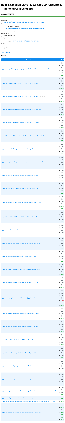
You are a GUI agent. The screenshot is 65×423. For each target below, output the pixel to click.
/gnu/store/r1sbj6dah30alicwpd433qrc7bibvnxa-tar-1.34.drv (20, 326)
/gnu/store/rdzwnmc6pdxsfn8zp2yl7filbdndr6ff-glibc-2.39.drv (20, 83)
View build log (5, 52)
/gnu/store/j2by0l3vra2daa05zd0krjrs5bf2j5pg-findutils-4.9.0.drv (22, 298)
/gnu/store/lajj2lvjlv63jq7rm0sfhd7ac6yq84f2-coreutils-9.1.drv (21, 202)
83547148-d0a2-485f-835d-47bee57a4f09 (26, 41)
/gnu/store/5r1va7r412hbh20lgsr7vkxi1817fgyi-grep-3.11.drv (20, 188)
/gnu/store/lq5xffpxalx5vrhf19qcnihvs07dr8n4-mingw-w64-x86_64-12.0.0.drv (24, 398)
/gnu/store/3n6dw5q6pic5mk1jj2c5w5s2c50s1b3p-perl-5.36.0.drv (21, 379)
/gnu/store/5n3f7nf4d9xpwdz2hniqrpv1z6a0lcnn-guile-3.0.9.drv (21, 149)
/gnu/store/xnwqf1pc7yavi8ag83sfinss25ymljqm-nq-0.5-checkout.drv (22, 412)
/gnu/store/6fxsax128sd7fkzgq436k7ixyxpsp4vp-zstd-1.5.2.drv (20, 230)
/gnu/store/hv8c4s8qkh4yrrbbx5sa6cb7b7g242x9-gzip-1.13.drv (20, 282)
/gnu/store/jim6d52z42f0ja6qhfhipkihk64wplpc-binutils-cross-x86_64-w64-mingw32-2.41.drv (29, 391)
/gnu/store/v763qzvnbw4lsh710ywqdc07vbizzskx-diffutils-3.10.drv (22, 339)
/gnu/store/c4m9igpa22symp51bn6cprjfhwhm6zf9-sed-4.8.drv (19, 256)
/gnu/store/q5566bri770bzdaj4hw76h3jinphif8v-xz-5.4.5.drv (20, 216)
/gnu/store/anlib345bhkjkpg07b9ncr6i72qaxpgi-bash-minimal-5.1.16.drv (23, 135)
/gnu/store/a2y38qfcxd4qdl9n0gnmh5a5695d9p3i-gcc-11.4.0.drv (20, 122)
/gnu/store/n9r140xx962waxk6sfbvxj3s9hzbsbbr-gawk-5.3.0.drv (20, 313)
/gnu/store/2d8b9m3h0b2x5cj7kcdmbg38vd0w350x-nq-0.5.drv (24, 22)
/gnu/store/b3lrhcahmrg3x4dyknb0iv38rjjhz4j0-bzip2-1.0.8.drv (21, 243)
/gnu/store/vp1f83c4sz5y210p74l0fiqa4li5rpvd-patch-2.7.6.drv (21, 352)
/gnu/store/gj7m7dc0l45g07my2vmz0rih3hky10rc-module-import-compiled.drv (24, 162)
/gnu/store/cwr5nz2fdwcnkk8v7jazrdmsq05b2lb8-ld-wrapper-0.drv (21, 269)
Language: (4, 14)
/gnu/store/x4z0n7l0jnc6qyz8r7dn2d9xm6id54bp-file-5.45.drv (20, 366)
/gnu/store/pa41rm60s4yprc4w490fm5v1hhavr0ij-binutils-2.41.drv (21, 109)
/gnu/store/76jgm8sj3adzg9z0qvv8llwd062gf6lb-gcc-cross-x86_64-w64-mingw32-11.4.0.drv (28, 401)
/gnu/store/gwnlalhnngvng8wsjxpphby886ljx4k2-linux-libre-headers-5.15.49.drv (26, 69)
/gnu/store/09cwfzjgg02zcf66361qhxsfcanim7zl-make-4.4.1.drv (20, 175)
